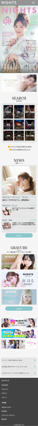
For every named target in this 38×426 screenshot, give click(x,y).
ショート (4, 397)
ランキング (4, 389)
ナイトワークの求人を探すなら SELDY (21, 146)
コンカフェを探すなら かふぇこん (20, 149)
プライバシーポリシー (8, 415)
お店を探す (4, 385)
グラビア (4, 393)
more (19, 235)
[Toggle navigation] (33, 2)
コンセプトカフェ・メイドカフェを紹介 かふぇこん (15, 373)
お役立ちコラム (6, 407)
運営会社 (4, 419)
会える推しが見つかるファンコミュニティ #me (14, 366)
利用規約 (4, 411)
